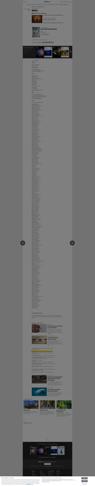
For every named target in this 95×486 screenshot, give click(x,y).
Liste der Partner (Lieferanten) (45, 481)
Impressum (31, 484)
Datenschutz (28, 484)
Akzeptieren (84, 478)
